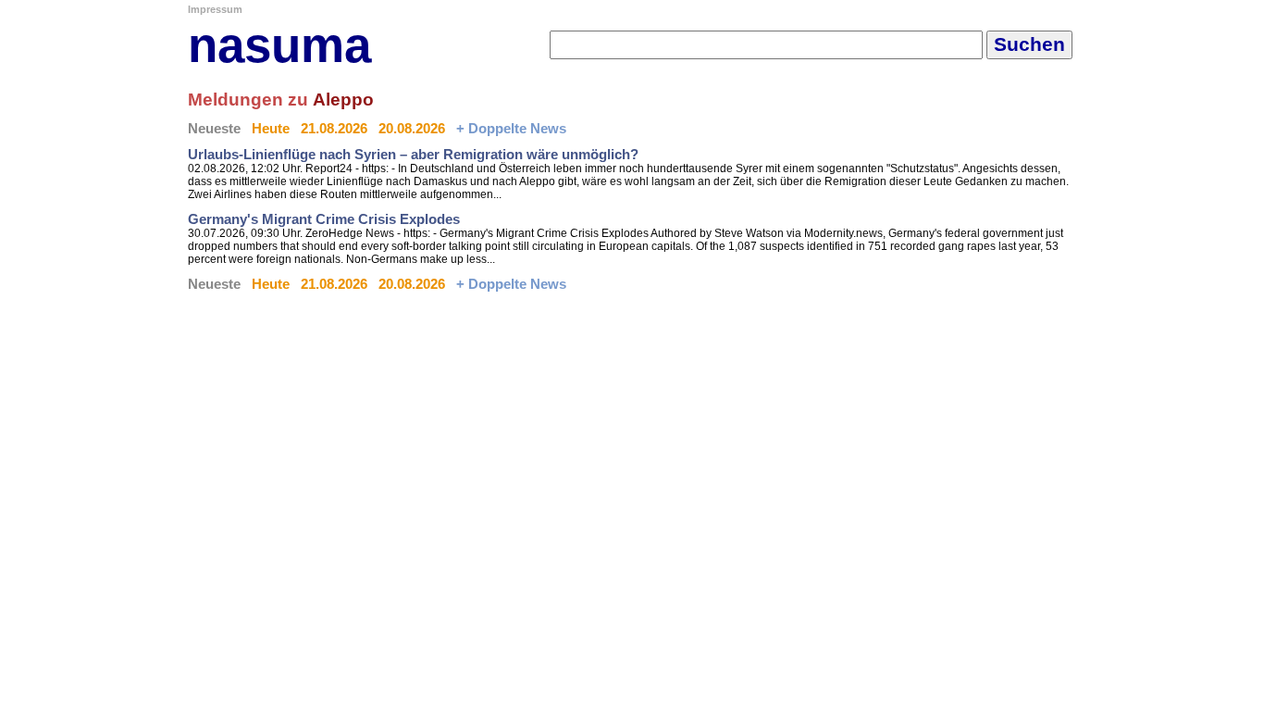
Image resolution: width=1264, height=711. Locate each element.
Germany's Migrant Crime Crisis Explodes (324, 219)
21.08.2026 (334, 128)
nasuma (279, 45)
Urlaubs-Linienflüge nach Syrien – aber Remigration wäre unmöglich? (413, 154)
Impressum (215, 9)
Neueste (214, 128)
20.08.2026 (411, 128)
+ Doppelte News (511, 128)
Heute (271, 128)
